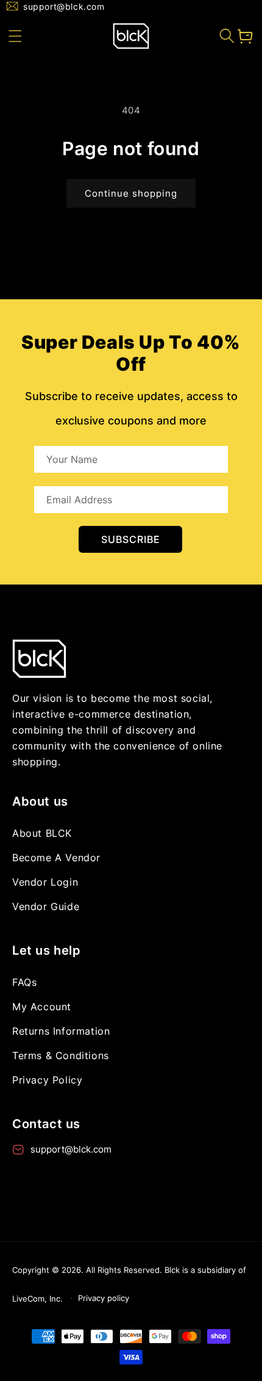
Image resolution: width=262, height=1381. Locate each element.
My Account (41, 1006)
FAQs (24, 982)
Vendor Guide (45, 906)
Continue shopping (131, 193)
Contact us (46, 1124)
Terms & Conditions (60, 1055)
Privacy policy (103, 1298)
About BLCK (42, 833)
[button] (15, 36)
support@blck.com (64, 6)
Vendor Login (45, 882)
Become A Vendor (56, 857)
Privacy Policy (47, 1080)
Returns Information (61, 1031)
